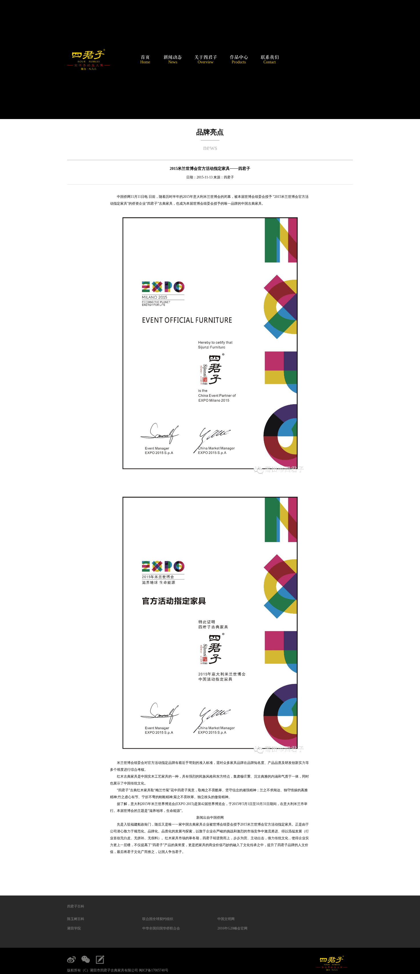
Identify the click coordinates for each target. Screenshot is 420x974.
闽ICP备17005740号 (153, 970)
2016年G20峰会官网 (232, 928)
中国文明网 (226, 919)
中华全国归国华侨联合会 (161, 928)
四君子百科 (75, 906)
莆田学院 (74, 928)
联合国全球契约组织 (157, 919)
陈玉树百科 (75, 919)
